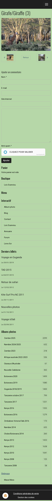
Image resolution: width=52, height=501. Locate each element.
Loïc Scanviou (10, 185)
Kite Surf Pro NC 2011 (12, 294)
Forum (7, 237)
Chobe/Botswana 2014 (25, 434)
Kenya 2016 (25, 408)
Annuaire (8, 231)
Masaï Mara (9, 480)
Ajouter (6, 160)
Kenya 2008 (25, 459)
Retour (26, 57)
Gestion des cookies (26, 497)
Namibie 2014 (25, 427)
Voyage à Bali (8, 319)
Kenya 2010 (25, 453)
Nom (3, 77)
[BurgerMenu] (46, 4)
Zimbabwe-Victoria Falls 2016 (25, 421)
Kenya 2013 (25, 440)
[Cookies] (5, 496)
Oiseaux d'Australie (25, 364)
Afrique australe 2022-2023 (25, 357)
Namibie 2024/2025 (25, 344)
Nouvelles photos (10, 307)
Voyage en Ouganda (11, 257)
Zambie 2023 (25, 351)
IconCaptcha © (40, 154)
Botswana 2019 (25, 383)
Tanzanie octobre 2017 (25, 395)
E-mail (4, 88)
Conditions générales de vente (26, 494)
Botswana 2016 (25, 415)
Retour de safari (9, 282)
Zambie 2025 (25, 338)
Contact (7, 219)
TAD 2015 (6, 270)
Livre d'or (8, 244)
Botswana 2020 (25, 376)
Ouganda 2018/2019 (25, 389)
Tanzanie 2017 (25, 402)
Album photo (9, 207)
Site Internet (6, 99)
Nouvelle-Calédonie (25, 370)
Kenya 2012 (25, 446)
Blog (6, 213)
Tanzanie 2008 (25, 465)
